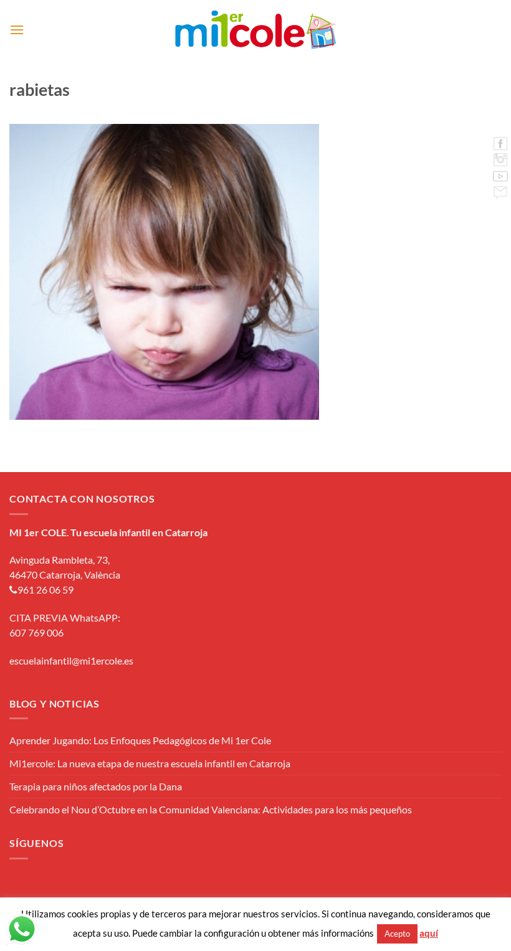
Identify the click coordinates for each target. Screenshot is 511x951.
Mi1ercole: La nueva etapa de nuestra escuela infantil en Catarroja (149, 763)
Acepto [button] (397, 934)
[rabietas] (164, 271)
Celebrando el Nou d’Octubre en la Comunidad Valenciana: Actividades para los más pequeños (210, 809)
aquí (428, 933)
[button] (16, 29)
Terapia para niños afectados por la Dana (95, 786)
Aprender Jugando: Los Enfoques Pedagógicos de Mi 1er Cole (140, 740)
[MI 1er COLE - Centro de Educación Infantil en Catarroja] (255, 29)
